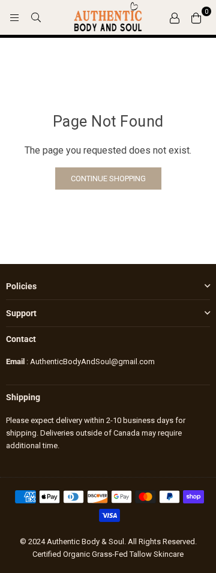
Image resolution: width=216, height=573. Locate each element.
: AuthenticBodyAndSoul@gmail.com (90, 361)
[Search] (36, 17)
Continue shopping (108, 178)
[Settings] (174, 17)
